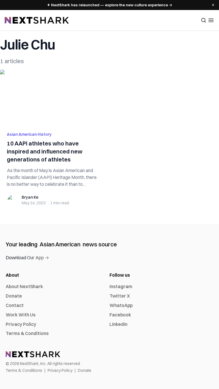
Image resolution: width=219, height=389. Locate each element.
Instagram (121, 286)
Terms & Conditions (27, 333)
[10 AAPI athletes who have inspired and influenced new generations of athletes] (53, 97)
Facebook (120, 315)
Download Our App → (27, 257)
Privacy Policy (21, 324)
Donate (14, 296)
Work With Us (21, 315)
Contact (15, 305)
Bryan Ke (30, 197)
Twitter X (120, 296)
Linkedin (118, 324)
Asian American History (29, 134)
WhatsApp (121, 305)
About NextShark (24, 286)
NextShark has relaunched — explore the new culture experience (109, 5)
